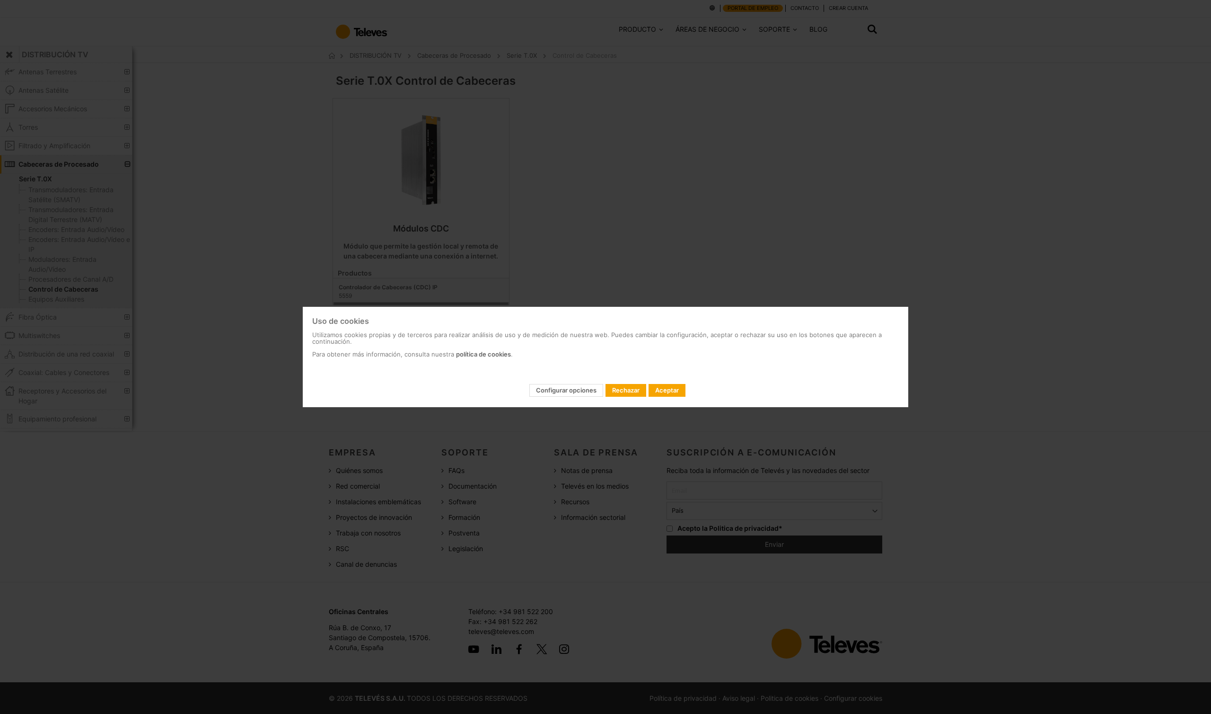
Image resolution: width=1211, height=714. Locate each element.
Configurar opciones (566, 390)
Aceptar (667, 390)
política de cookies (483, 354)
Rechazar (626, 390)
